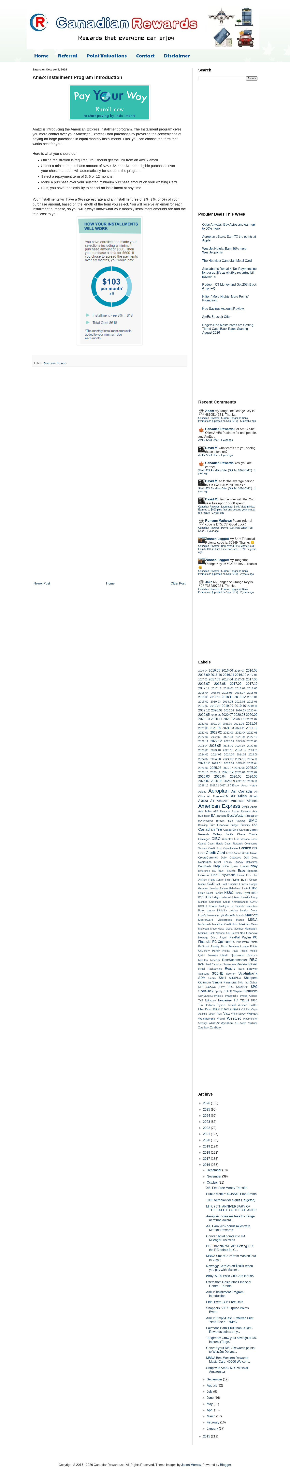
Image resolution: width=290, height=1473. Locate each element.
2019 (207, 1146)
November (214, 1176)
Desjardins (204, 861)
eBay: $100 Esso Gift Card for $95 (230, 1276)
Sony (222, 986)
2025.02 (229, 763)
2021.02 (252, 719)
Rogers (230, 968)
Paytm (246, 937)
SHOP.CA (235, 977)
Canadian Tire (210, 829)
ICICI (201, 897)
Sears (212, 977)
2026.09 (229, 781)
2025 (207, 1109)
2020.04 (252, 710)
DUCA (225, 866)
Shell (222, 977)
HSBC (228, 892)
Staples (237, 991)
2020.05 (204, 714)
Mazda (240, 919)
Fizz (248, 875)
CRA (254, 848)
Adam (209, 411)
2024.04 (229, 754)
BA (213, 815)
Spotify (218, 991)
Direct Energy (223, 861)
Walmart (252, 1013)
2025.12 (228, 772)
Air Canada (241, 791)
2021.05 (227, 723)
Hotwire (218, 892)
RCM (201, 964)
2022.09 (240, 737)
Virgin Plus (215, 1013)
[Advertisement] (227, 145)
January (213, 1428)
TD (235, 1000)
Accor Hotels (249, 785)
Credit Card (215, 853)
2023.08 (252, 745)
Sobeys (211, 986)
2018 (207, 1152)
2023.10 (215, 750)
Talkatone (210, 1000)
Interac (236, 897)
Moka (221, 928)
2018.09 (203, 697)
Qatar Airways (208, 955)
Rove (241, 968)
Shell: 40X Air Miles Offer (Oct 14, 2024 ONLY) (225, 470)
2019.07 (203, 705)
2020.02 (229, 710)
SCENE (217, 973)
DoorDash (204, 866)
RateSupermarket (234, 960)
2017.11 (204, 688)
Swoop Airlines (248, 995)
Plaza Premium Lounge (235, 946)
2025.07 (228, 767)
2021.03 (203, 723)
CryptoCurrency (208, 857)
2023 (207, 1121)
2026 (207, 1103)
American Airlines (244, 800)
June (210, 1397)
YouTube (252, 1023)
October (213, 1182)
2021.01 (241, 719)
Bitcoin (220, 820)
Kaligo (226, 901)
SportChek (205, 991)
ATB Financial (221, 811)
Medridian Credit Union (225, 924)
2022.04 (240, 732)
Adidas (202, 791)
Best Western (236, 815)
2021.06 (239, 723)
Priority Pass (230, 950)
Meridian (244, 924)
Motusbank (251, 928)
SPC (230, 986)
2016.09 (204, 674)
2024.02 (203, 754)
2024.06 (252, 754)
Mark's (240, 915)
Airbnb (253, 796)
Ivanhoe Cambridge (209, 901)
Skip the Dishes (247, 982)
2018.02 (240, 688)
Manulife (230, 915)
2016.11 (228, 674)
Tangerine (225, 1000)
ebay (254, 866)
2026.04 (220, 776)
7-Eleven (235, 785)
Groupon (203, 888)
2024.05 (241, 754)
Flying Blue (238, 879)
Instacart (226, 897)
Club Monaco (242, 839)
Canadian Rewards (219, 429)
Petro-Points (249, 941)
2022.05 (252, 732)
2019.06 (252, 701)
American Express (55, 363)
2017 (207, 1158)
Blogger (225, 1464)
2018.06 (227, 692)
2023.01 (229, 741)
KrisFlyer (224, 906)
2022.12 (216, 741)
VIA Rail (245, 1009)
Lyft (222, 915)
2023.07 (240, 745)
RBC (253, 960)
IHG (208, 897)
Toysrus (220, 1005)
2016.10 (216, 674)
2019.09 (227, 705)
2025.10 (203, 772)
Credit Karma (233, 853)
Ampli (245, 806)
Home (41, 55)
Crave (201, 853)
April (210, 1410)
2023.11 (228, 750)
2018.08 (252, 692)
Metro (254, 924)
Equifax (231, 870)
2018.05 (215, 692)
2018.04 (203, 692)
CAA (254, 825)
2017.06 (251, 679)
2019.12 (204, 710)
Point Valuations (107, 55)
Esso (241, 870)
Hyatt (246, 892)
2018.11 (227, 697)
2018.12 (240, 697)
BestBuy (252, 815)
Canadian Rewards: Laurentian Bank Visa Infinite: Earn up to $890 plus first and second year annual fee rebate (226, 509)
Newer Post (42, 583)
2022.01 (203, 732)
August (212, 1385)
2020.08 (239, 714)
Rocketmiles (215, 968)
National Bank (206, 933)
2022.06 (203, 736)
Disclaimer (177, 55)
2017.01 (252, 674)
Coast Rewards (234, 843)
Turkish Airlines (237, 1005)
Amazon (222, 800)
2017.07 (204, 683)
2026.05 (235, 776)
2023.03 (252, 741)
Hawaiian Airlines (218, 888)
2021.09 (215, 728)
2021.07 (251, 723)
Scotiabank (247, 973)
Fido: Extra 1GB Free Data (224, 1302)
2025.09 (251, 767)
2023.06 (228, 745)
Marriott (251, 915)
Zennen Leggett (217, 538)
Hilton (253, 888)
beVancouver (205, 820)
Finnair (241, 875)
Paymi (223, 937)
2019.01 (252, 697)
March (211, 1416)
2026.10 (241, 781)
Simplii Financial (224, 982)
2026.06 (251, 776)
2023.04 (202, 745)
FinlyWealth (227, 875)
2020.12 (229, 719)
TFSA (254, 1000)
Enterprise (204, 870)
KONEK (202, 906)
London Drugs (248, 910)
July (210, 1391)
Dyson (234, 866)
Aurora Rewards (241, 811)
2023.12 (240, 750)
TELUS (244, 1000)
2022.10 (252, 736)
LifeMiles (222, 910)
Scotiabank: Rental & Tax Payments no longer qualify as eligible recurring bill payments (229, 272)
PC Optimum (221, 941)
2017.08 (220, 683)
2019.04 (228, 701)
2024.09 (228, 759)
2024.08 (215, 759)
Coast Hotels (215, 843)
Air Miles (239, 796)
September (215, 1379)
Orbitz (214, 937)
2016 (207, 1164)
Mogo (213, 928)
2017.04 (227, 679)
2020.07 (227, 714)
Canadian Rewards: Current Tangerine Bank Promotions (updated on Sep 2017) (223, 419)
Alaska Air (206, 800)
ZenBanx (215, 1027)
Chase (241, 834)
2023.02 (240, 741)
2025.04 (252, 763)
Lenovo (211, 910)
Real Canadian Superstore (221, 964)
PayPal (234, 937)
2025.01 (217, 763)
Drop (216, 866)
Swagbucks (231, 995)
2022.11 (203, 741)
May (210, 1404)
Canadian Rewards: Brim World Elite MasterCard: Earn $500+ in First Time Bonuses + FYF (226, 547)
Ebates (244, 866)
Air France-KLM (217, 796)
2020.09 (251, 714)
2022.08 (228, 736)
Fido (214, 875)
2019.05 (240, 701)
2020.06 (215, 714)
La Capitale (237, 906)
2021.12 (251, 728)
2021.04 (215, 723)
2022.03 (228, 732)
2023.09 (203, 750)
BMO (253, 820)
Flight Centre (216, 879)
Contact (145, 55)
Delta (254, 857)
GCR (210, 884)
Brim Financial (219, 825)
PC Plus (236, 941)
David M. (211, 448)
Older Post (178, 583)
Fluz (227, 879)
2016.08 (251, 670)
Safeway (252, 968)
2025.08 (239, 767)
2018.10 (215, 697)
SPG (254, 986)
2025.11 (215, 772)
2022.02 (216, 732)
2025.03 (240, 763)
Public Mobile (248, 950)
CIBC (216, 839)
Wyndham (227, 1023)
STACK (228, 991)
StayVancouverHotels (210, 995)
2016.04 (202, 670)
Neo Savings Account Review (223, 308)
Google (253, 884)
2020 (207, 1140)
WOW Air (214, 1023)
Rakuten (203, 960)
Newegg (203, 937)
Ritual (201, 968)
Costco (245, 848)
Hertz (245, 888)
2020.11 (216, 719)
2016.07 (239, 670)
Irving (254, 897)
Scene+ (231, 973)
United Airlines (229, 1009)
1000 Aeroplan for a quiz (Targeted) (230, 1200)
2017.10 (251, 683)
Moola (228, 928)
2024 (207, 1115)
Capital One (230, 829)
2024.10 (240, 759)
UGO (215, 1009)
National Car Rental (227, 933)
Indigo (216, 897)
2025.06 (215, 767)
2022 (207, 1128)
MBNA (252, 919)
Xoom (242, 1023)
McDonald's (204, 924)
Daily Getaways (231, 857)
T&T (200, 1000)
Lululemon (213, 915)
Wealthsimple (206, 1018)
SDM (201, 977)
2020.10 (204, 719)
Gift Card (221, 884)
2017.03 (214, 679)
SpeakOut (242, 986)
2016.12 (240, 674)
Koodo (213, 906)
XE (236, 1023)
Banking (221, 815)
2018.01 (228, 688)
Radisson (252, 955)
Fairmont (204, 875)
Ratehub (215, 960)
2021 (207, 1134)
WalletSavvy (238, 1013)
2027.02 (214, 785)
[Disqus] (109, 421)
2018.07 (240, 692)
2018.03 (252, 688)
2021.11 (240, 728)
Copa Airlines (230, 848)
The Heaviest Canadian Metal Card (227, 260)
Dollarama (251, 861)
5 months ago (248, 420)
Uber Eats (204, 1009)
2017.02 (202, 679)
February (213, 1422)
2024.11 (252, 759)
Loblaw (234, 910)
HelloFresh (235, 888)
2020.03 (241, 710)
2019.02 (203, 701)
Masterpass (224, 919)
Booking (203, 825)
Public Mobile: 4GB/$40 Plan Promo (231, 1194)
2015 (207, 1436)
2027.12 (224, 785)
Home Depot (205, 892)
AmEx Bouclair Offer (216, 316)
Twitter (253, 1005)
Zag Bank (203, 1027)
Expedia (252, 870)
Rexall (252, 964)
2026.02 (252, 772)
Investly (245, 897)
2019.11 (252, 705)
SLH (200, 986)
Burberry (245, 825)
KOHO (253, 901)
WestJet (234, 1018)
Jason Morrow (191, 1464)
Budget (234, 825)
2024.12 (204, 763)
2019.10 (240, 705)
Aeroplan (218, 791)
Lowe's (202, 915)
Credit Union (249, 853)
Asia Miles (205, 811)
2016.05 (214, 670)
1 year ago (227, 439)
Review (242, 964)
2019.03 (215, 701)
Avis (254, 811)
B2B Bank (204, 815)
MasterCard (205, 919)
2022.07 (215, 737)
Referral (67, 55)
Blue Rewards (237, 820)
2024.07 (203, 759)
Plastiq (215, 946)
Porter (216, 950)
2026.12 (203, 785)
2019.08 (215, 705)
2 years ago (247, 573)
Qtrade (224, 955)
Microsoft (203, 928)
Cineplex (227, 839)
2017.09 (235, 683)
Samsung (203, 973)
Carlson (244, 829)
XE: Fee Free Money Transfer (226, 1188)
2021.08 (203, 728)
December (214, 1170)
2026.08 (216, 781)
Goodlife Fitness (238, 884)
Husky (238, 892)
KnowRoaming (240, 901)
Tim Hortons (206, 1005)
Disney (239, 861)
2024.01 (252, 750)
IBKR (254, 892)
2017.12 (216, 688)
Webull (221, 1018)
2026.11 (252, 781)
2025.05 (203, 767)
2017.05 (239, 679)
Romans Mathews (218, 520)
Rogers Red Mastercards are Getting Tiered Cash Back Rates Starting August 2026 (227, 328)
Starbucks (250, 991)
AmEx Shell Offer (208, 439)
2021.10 (228, 728)
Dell (246, 857)
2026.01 (240, 772)
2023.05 (215, 745)
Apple (253, 806)
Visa (226, 1013)
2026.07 (204, 781)
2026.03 (204, 776)
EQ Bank (218, 870)
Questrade (237, 955)
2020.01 (217, 710)
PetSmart (203, 946)
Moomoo (238, 928)
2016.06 (227, 670)
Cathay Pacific (223, 834)
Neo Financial (248, 932)
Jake (208, 582)
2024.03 (216, 754)
